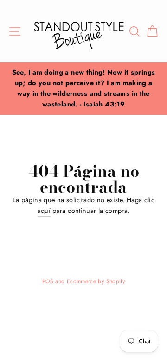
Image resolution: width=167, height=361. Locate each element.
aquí (44, 210)
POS (47, 281)
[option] (83, 88)
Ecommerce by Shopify (96, 281)
